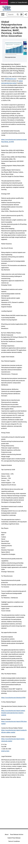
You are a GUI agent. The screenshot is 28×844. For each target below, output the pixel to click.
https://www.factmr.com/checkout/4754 (13, 697)
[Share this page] (26, 14)
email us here (5, 751)
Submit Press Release (14, 838)
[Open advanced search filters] (21, 14)
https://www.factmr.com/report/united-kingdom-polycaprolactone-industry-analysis (13, 713)
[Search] (18, 14)
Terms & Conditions (14, 841)
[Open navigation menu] (2, 14)
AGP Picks (4, 2)
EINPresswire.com (10, 78)
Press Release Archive (16, 834)
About (6, 834)
